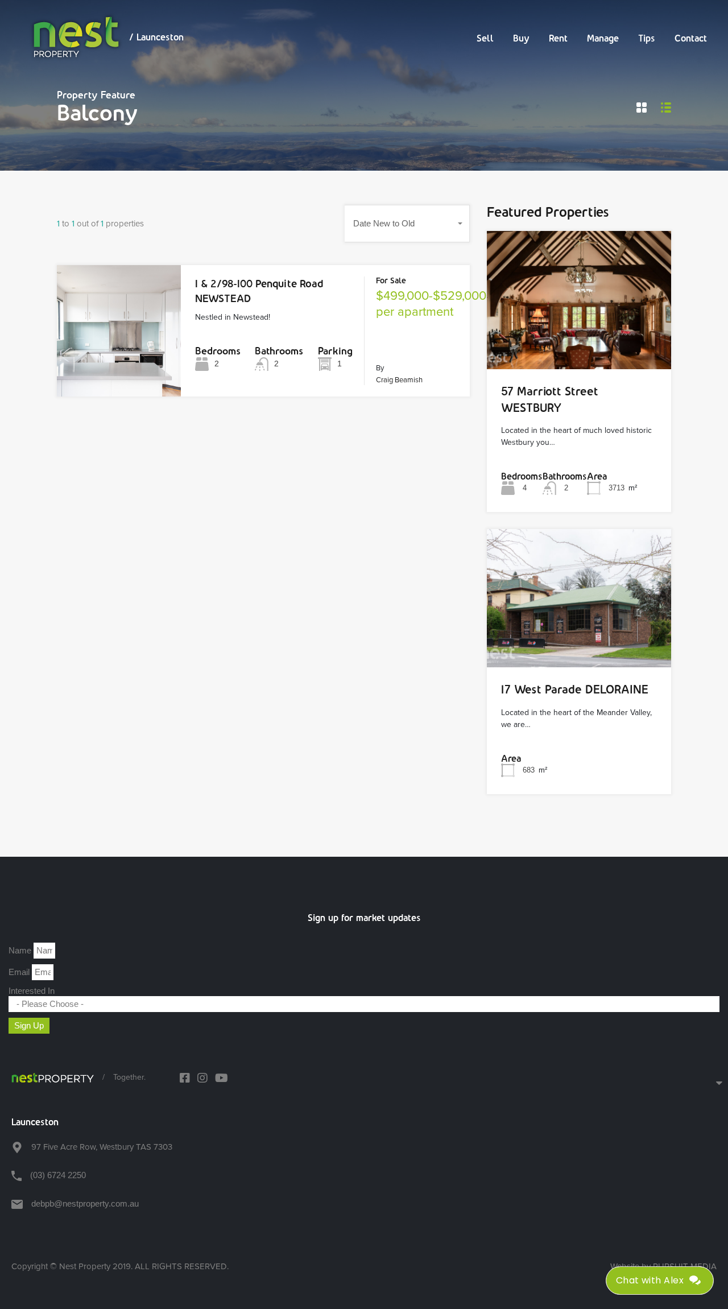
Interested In (32, 991)
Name (21, 950)
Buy (521, 38)
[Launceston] (52, 1077)
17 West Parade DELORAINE (574, 689)
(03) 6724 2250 (58, 1175)
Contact (691, 38)
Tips (646, 38)
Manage (603, 38)
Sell (485, 38)
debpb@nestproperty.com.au (85, 1203)
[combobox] (407, 223)
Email (20, 972)
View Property (119, 369)
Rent (558, 38)
